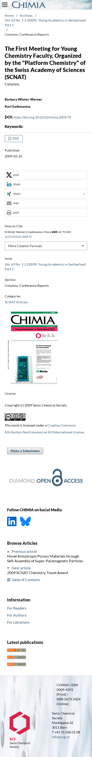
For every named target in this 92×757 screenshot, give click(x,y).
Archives (26, 15)
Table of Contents (26, 579)
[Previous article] (9, 551)
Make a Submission (25, 451)
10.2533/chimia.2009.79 (18, 236)
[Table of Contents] (9, 579)
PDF (15, 138)
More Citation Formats (25, 246)
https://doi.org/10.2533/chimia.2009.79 (42, 117)
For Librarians (18, 622)
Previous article (24, 551)
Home (9, 15)
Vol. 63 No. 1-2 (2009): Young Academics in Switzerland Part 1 (45, 22)
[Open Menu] (4, 4)
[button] (46, 175)
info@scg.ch (61, 737)
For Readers (16, 608)
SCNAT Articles (16, 302)
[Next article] (9, 568)
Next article (21, 568)
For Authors (17, 615)
